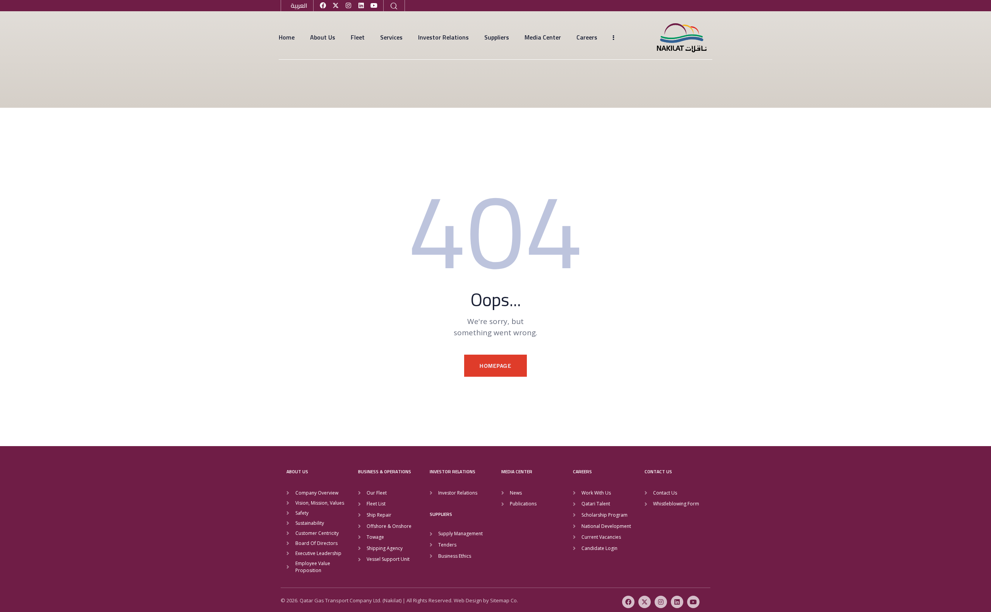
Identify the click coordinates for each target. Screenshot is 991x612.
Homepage (495, 365)
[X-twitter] (335, 5)
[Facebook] (322, 5)
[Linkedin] (361, 5)
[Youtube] (374, 5)
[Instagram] (348, 5)
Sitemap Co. (504, 600)
